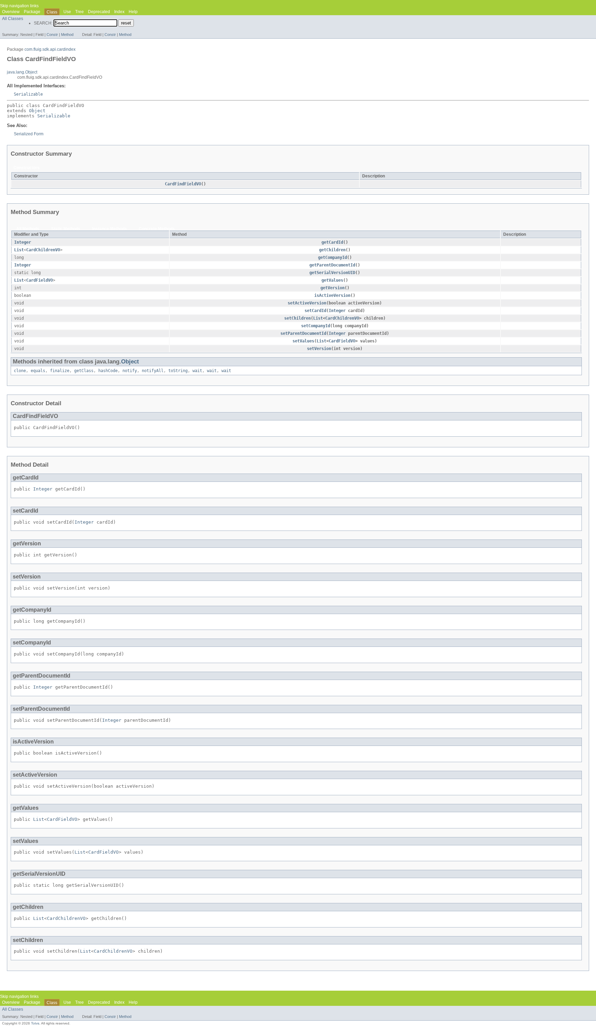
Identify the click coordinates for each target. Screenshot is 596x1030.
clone (20, 370)
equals (38, 370)
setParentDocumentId (303, 333)
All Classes (12, 18)
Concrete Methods (157, 228)
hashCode (108, 370)
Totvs (35, 1023)
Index (119, 11)
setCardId (315, 310)
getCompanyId (332, 257)
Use (67, 11)
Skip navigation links (19, 5)
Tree (79, 11)
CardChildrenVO (43, 249)
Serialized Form (28, 134)
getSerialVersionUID (332, 272)
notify (129, 370)
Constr (52, 34)
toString (178, 370)
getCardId (332, 242)
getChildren (332, 249)
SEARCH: (43, 23)
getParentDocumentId (332, 265)
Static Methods (65, 228)
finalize (59, 370)
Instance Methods (109, 228)
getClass (83, 370)
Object (37, 110)
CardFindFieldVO (183, 184)
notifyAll (152, 370)
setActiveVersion (307, 303)
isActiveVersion (332, 295)
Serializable (28, 94)
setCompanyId (315, 325)
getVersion (332, 287)
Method (67, 34)
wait (197, 370)
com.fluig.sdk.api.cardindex (50, 49)
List (19, 249)
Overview (11, 11)
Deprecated (99, 11)
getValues (332, 280)
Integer (22, 242)
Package (32, 11)
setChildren (297, 318)
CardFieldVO (39, 280)
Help (133, 11)
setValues (303, 341)
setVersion (319, 348)
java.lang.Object (22, 72)
